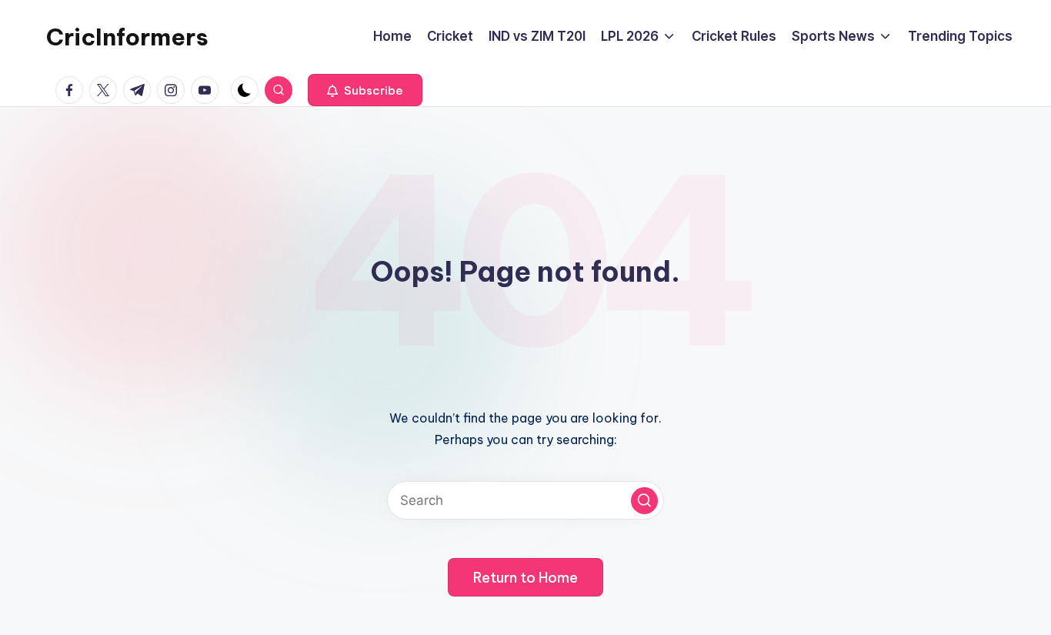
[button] (365, 90)
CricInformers (127, 37)
